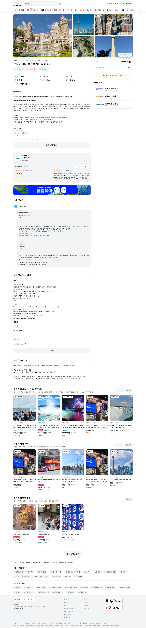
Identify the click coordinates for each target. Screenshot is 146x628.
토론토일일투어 (58, 592)
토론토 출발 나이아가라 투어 (24, 572)
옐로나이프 (47, 562)
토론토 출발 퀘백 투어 (73, 572)
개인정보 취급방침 (68, 608)
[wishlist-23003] (106, 397)
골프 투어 (124, 572)
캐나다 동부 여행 (56, 572)
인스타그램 (87, 602)
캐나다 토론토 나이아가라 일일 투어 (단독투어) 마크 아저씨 (121, 426)
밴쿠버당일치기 (97, 587)
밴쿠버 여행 (29, 587)
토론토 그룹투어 (31, 60)
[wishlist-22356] (82, 397)
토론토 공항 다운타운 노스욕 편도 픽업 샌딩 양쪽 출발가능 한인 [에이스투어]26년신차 (97, 426)
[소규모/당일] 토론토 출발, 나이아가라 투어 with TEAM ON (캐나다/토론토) (24, 426)
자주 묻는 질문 (67, 617)
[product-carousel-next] (80, 166)
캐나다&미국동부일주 (22, 576)
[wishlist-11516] (82, 451)
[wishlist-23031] (106, 451)
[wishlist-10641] (58, 451)
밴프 (40, 562)
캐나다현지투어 (125, 587)
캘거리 (35, 562)
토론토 (22, 60)
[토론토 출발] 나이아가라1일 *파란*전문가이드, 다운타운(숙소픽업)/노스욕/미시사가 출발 (49, 426)
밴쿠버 (28, 562)
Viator (24, 155)
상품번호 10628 (43, 60)
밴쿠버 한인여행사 (71, 587)
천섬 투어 (87, 572)
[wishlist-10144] (130, 451)
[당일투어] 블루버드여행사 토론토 (120, 479)
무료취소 (67, 576)
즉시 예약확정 (111, 587)
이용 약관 (66, 605)
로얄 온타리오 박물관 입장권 (22, 534)
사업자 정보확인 (83, 623)
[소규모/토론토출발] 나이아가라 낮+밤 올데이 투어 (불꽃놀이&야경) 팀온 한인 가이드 (73, 426)
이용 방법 (66, 602)
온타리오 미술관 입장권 (45, 534)
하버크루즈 (82, 592)
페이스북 (86, 599)
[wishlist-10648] (58, 506)
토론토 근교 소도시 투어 (40, 576)
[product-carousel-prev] (76, 166)
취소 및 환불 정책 (68, 611)
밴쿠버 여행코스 (56, 587)
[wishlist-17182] (58, 397)
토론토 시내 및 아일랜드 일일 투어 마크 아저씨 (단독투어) (72, 480)
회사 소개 (66, 599)
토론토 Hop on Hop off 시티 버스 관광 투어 (49, 480)
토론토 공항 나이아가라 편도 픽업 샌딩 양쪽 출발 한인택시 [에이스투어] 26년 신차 (97, 481)
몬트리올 (71, 562)
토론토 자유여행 (44, 592)
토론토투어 (71, 592)
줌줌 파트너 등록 (112, 3)
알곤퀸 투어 (98, 572)
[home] (17, 4)
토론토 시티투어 (111, 572)
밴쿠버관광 (84, 587)
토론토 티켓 (56, 576)
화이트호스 (62, 562)
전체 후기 (86, 608)
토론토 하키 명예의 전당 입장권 (71, 534)
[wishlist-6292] (34, 397)
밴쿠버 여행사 (41, 587)
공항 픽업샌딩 (42, 572)
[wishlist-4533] (130, 397)
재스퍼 (55, 562)
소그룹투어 (78, 576)
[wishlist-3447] (82, 506)
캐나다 (15, 60)
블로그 (86, 605)
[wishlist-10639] (34, 506)
